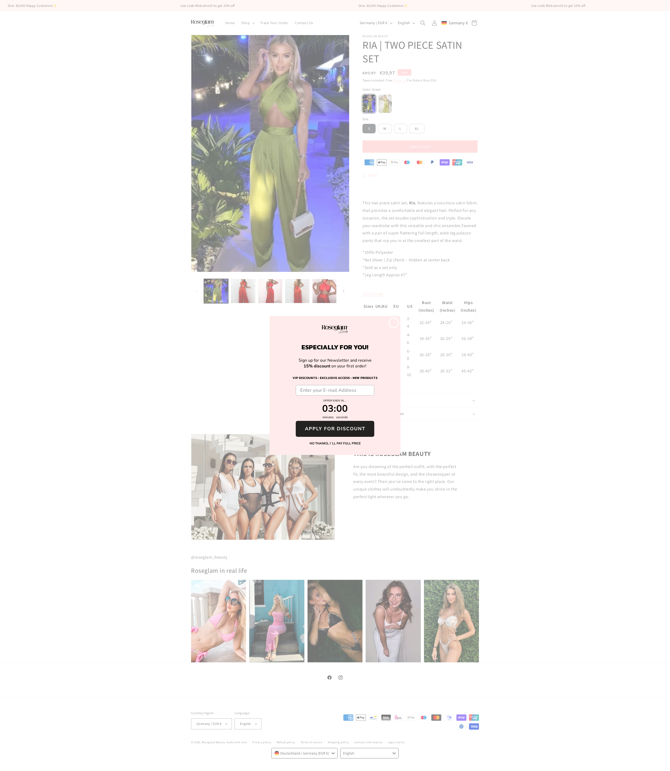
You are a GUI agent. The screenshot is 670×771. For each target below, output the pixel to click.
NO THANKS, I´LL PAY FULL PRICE (335, 443)
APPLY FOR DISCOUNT (335, 429)
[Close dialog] (393, 322)
